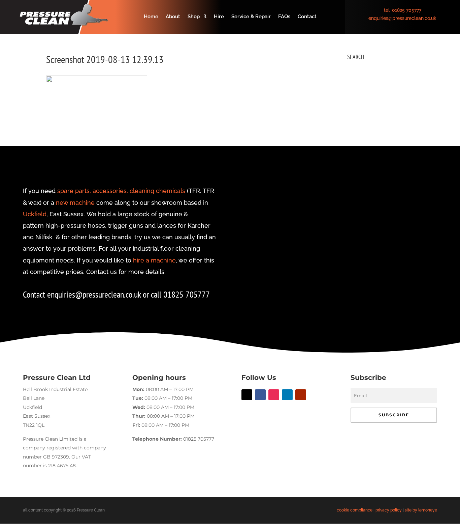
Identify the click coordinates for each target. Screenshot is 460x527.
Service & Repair (251, 17)
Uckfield (34, 214)
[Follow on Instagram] (273, 394)
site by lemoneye (421, 510)
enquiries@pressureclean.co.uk (402, 18)
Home (151, 17)
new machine (75, 202)
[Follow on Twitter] (246, 394)
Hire (219, 17)
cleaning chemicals (157, 190)
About (173, 17)
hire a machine (154, 260)
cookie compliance (354, 510)
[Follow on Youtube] (300, 394)
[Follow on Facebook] (260, 394)
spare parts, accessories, (92, 190)
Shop (194, 17)
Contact (307, 17)
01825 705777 (406, 10)
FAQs (284, 17)
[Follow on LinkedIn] (287, 394)
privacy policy (388, 510)
